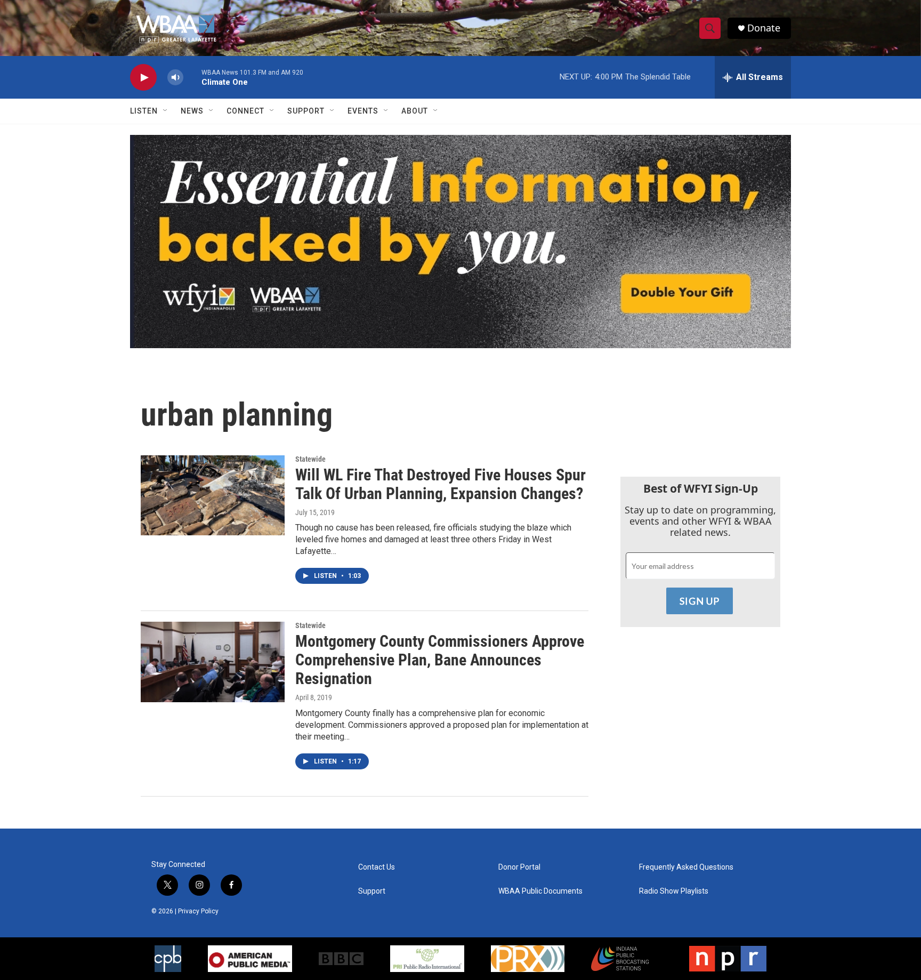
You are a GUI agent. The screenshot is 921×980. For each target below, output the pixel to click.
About (414, 111)
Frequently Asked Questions (686, 867)
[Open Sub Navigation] (165, 111)
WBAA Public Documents (540, 891)
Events (363, 111)
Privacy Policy (198, 911)
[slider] (192, 77)
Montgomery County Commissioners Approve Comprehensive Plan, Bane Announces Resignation (439, 660)
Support (306, 111)
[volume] (175, 78)
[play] (143, 77)
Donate (763, 28)
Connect (245, 111)
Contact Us (376, 867)
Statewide (310, 459)
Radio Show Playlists (673, 891)
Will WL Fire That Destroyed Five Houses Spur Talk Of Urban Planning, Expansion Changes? (440, 484)
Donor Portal (519, 867)
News (192, 111)
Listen (144, 111)
